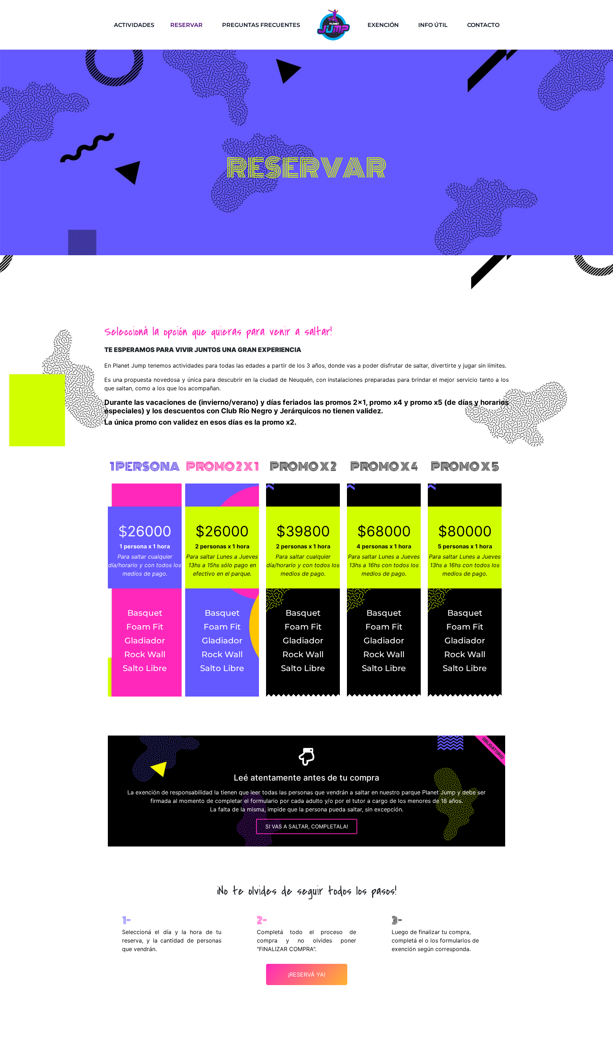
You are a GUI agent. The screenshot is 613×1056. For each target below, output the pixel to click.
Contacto (483, 25)
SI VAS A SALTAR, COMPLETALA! (306, 826)
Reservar (186, 25)
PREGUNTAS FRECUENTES (261, 25)
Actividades (134, 25)
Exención (383, 25)
